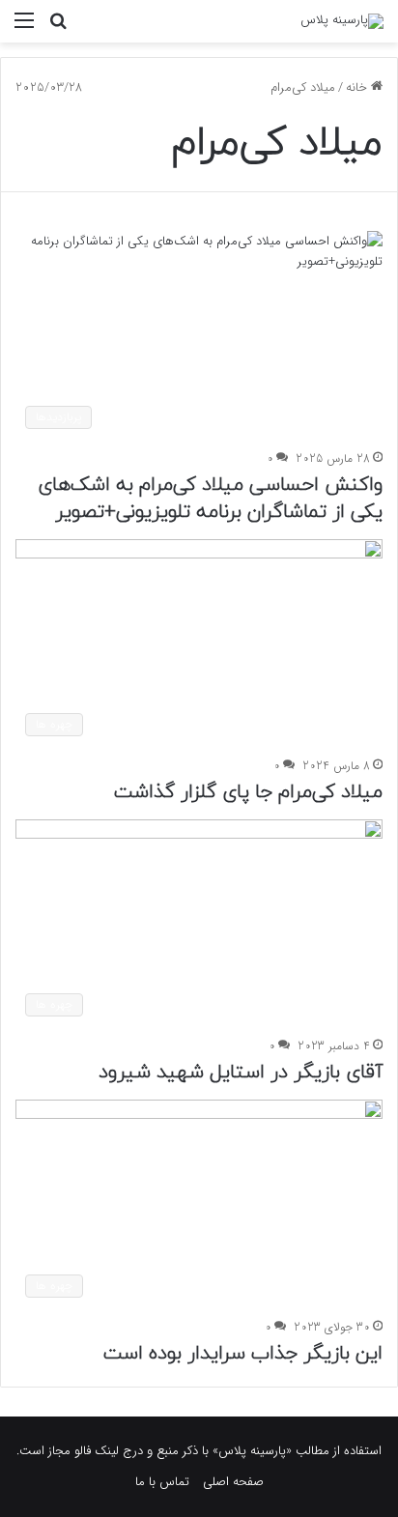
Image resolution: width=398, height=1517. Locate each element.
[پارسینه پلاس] (342, 21)
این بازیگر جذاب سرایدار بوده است (243, 1353)
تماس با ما (162, 1482)
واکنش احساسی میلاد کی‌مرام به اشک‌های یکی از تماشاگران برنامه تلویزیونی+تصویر (210, 499)
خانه (358, 87)
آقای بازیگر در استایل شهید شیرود (241, 1072)
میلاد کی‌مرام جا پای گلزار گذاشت (248, 792)
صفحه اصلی (233, 1482)
